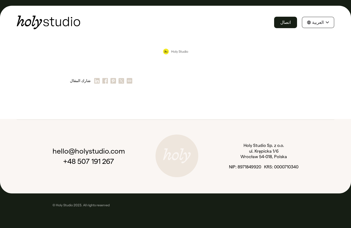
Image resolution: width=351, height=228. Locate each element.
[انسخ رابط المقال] (129, 81)
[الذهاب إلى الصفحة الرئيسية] (48, 22)
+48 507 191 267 (88, 161)
